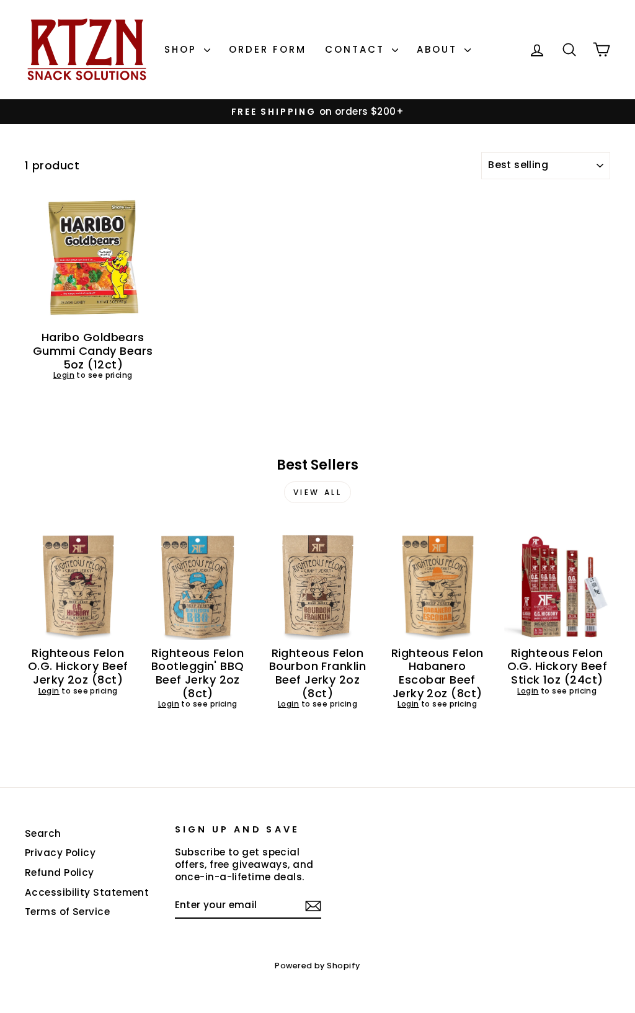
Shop (182, 49)
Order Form (267, 49)
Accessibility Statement (87, 892)
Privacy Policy (60, 852)
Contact (357, 49)
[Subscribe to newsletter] (313, 905)
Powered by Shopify (317, 965)
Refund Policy (59, 872)
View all (317, 492)
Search (43, 833)
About (439, 49)
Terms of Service (67, 911)
